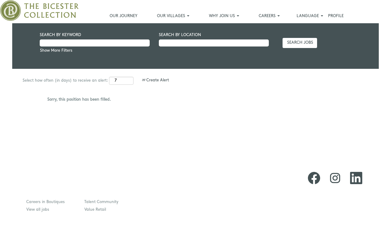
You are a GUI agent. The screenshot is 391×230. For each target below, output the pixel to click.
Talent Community (101, 202)
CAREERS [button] (268, 16)
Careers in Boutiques (45, 202)
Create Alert (157, 80)
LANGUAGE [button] (308, 16)
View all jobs (37, 210)
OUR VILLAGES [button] (171, 16)
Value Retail (95, 210)
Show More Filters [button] (56, 51)
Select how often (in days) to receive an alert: (65, 81)
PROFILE (336, 16)
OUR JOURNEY (123, 16)
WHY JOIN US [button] (222, 16)
